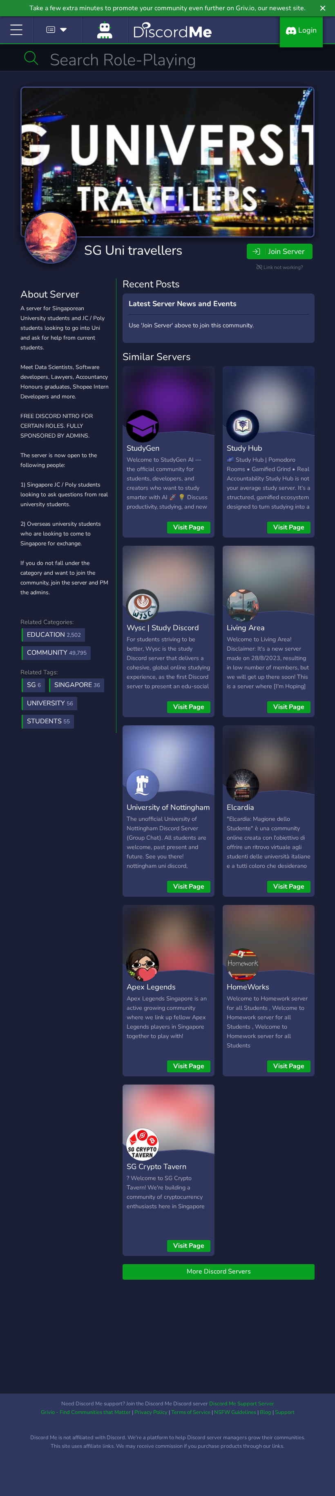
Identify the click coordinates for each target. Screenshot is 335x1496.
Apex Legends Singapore (151, 993)
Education (54, 634)
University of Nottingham (168, 807)
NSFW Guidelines (235, 1412)
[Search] (31, 58)
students (48, 721)
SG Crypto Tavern (156, 1166)
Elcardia (240, 807)
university (50, 703)
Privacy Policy (151, 1412)
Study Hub (244, 448)
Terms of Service (190, 1412)
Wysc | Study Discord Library (163, 633)
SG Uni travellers (133, 250)
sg (34, 684)
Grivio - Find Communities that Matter (86, 1412)
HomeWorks (248, 987)
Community (57, 652)
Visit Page (188, 527)
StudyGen (143, 448)
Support (285, 1412)
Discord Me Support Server (241, 1403)
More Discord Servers (219, 1271)
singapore (77, 684)
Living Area (246, 627)
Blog (265, 1412)
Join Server (286, 251)
